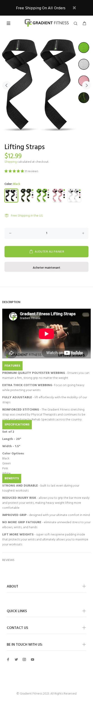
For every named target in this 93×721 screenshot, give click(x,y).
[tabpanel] (46, 85)
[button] (15, 171)
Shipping (11, 162)
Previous (6, 85)
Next (86, 85)
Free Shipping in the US (27, 215)
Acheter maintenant (46, 267)
